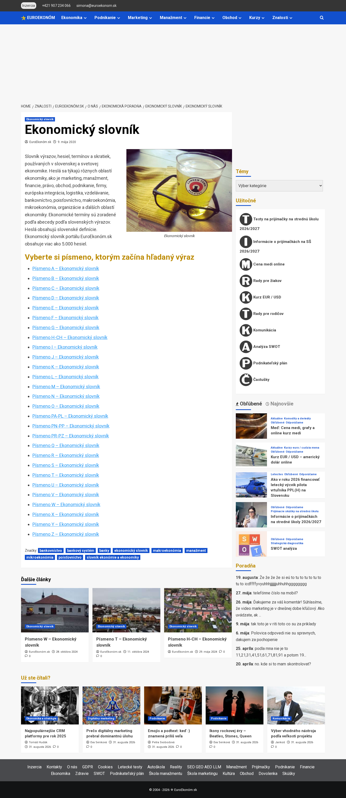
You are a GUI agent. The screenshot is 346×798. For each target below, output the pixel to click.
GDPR (87, 767)
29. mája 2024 (208, 651)
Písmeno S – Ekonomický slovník (65, 465)
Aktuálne (277, 418)
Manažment (171, 17)
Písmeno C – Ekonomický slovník (65, 288)
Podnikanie (105, 17)
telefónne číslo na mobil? (275, 593)
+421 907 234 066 (56, 6)
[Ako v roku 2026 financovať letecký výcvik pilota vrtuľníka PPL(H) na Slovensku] (251, 487)
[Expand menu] (85, 18)
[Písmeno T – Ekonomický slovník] (126, 610)
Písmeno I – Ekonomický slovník (65, 347)
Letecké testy (130, 767)
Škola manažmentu (165, 773)
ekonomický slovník (131, 550)
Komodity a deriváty (297, 418)
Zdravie (82, 773)
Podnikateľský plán (269, 363)
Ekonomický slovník (39, 119)
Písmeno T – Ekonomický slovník (65, 475)
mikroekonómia (39, 557)
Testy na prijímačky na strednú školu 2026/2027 (279, 224)
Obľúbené (277, 422)
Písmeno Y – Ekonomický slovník (65, 524)
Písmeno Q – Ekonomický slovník (65, 445)
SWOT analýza (284, 548)
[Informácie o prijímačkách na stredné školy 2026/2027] (251, 517)
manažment (196, 550)
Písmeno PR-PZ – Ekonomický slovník (70, 435)
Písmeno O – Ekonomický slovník (65, 406)
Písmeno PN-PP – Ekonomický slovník (70, 426)
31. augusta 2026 (40, 747)
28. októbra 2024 (67, 651)
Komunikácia (264, 330)
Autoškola (156, 767)
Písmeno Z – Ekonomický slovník (65, 534)
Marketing (138, 17)
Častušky (261, 379)
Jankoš (280, 742)
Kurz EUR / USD (266, 297)
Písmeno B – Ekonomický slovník (65, 278)
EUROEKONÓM (40, 17)
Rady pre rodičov (267, 313)
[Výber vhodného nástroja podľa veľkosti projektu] (296, 705)
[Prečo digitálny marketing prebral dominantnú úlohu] (111, 705)
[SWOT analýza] (251, 546)
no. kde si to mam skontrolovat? (283, 664)
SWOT (99, 773)
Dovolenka (268, 773)
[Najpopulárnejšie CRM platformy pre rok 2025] (50, 705)
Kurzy (254, 17)
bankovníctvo (51, 550)
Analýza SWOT (266, 346)
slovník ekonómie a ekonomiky (113, 557)
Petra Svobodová (163, 742)
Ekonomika (71, 17)
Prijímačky (261, 767)
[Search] (322, 17)
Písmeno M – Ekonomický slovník (66, 386)
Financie (202, 17)
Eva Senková (98, 742)
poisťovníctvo (70, 557)
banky (104, 550)
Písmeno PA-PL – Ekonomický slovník (70, 416)
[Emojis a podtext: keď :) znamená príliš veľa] (173, 705)
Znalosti (280, 17)
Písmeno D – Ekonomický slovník (65, 297)
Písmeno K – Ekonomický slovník (65, 366)
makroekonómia (167, 550)
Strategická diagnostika (287, 543)
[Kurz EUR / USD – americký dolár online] (251, 457)
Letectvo (277, 474)
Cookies (105, 767)
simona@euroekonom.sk (96, 6)
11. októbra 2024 (138, 651)
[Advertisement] (173, 62)
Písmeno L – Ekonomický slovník (65, 376)
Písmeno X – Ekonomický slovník (65, 514)
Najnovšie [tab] (281, 404)
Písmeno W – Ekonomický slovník (66, 504)
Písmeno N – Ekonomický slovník (66, 396)
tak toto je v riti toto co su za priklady (283, 624)
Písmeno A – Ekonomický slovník (65, 268)
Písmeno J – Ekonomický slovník (65, 357)
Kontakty (54, 767)
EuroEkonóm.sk (40, 142)
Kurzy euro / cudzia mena (301, 447)
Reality (176, 767)
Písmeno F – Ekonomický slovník (65, 317)
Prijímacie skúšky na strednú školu (295, 511)
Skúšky (288, 773)
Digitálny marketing (101, 718)
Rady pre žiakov (266, 280)
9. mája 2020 (67, 142)
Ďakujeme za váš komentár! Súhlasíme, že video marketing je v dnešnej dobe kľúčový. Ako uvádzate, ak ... (280, 608)
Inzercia (34, 767)
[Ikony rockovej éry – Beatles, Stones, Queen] (234, 705)
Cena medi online (268, 264)
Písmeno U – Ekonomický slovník (65, 485)
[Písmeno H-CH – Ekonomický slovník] (198, 610)
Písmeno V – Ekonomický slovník (65, 494)
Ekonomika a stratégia (41, 718)
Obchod (229, 17)
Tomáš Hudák (38, 742)
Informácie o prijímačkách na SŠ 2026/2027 (275, 246)
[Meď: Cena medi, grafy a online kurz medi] (251, 428)
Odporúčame (294, 422)
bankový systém (80, 550)
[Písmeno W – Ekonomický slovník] (55, 610)
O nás (72, 767)
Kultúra (229, 773)
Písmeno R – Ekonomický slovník (65, 455)
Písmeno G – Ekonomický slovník (65, 327)
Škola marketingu (202, 773)
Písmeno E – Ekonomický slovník (65, 307)
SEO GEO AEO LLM (204, 767)
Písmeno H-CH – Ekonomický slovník (69, 337)
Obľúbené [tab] (250, 404)
